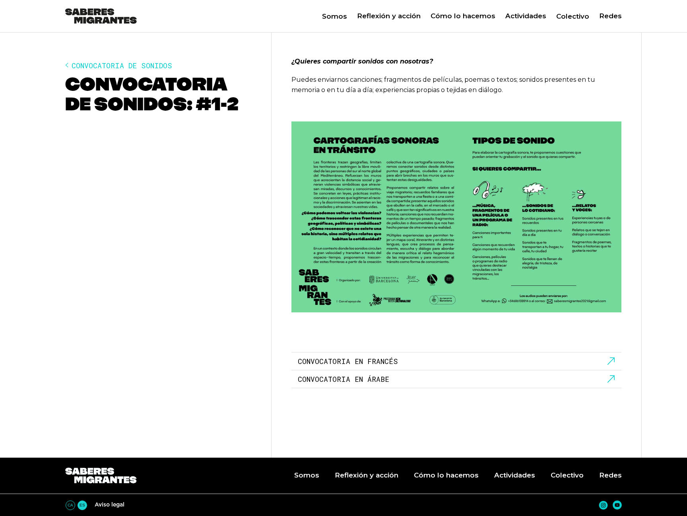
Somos (334, 16)
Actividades (525, 16)
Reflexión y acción (389, 16)
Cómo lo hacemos (463, 16)
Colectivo (572, 16)
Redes (610, 16)
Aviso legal (109, 504)
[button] (384, 16)
